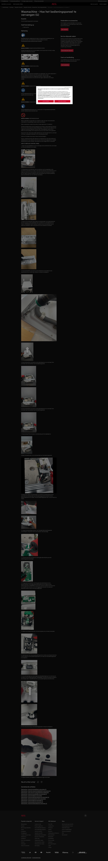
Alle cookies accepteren (62, 101)
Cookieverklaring (66, 97)
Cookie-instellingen (46, 101)
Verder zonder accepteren (68, 87)
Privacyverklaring (40, 98)
